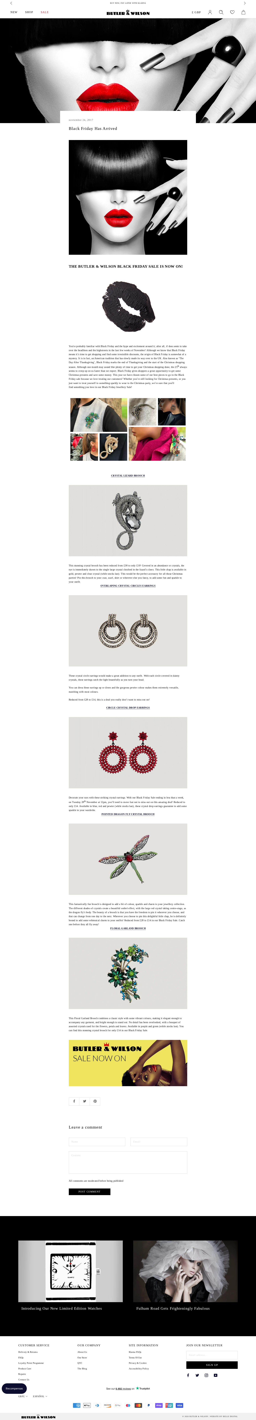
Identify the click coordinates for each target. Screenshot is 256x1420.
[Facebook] (188, 1375)
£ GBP (196, 12)
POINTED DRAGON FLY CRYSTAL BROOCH (128, 814)
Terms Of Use (135, 1357)
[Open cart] (243, 12)
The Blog (82, 1368)
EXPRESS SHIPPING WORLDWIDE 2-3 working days (128, 3)
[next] (244, 3)
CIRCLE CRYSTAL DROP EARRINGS (128, 707)
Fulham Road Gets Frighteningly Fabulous (173, 1308)
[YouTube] (215, 1375)
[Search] (221, 12)
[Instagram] (206, 1375)
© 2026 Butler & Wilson (195, 1416)
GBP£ (21, 1396)
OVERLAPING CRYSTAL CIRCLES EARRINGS (128, 586)
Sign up (212, 1365)
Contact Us (23, 1379)
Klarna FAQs (135, 1352)
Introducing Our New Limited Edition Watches (61, 1308)
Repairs (22, 1374)
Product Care (24, 1368)
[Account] (210, 12)
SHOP (29, 12)
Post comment (90, 1191)
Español (38, 1396)
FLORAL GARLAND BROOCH (128, 928)
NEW (13, 12)
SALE (45, 12)
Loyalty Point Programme (31, 1363)
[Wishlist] (232, 12)
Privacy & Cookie (138, 1363)
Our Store (82, 1357)
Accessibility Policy (139, 1368)
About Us (82, 1352)
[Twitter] (197, 1375)
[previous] (11, 3)
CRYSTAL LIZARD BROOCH (128, 475)
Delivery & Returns (28, 1352)
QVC (79, 1363)
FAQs (21, 1357)
